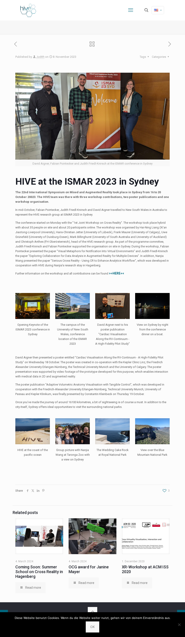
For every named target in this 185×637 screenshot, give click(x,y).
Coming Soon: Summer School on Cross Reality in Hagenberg (39, 572)
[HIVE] (28, 10)
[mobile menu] (130, 10)
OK (92, 627)
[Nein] (179, 624)
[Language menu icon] (158, 10)
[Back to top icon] (92, 611)
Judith (40, 56)
